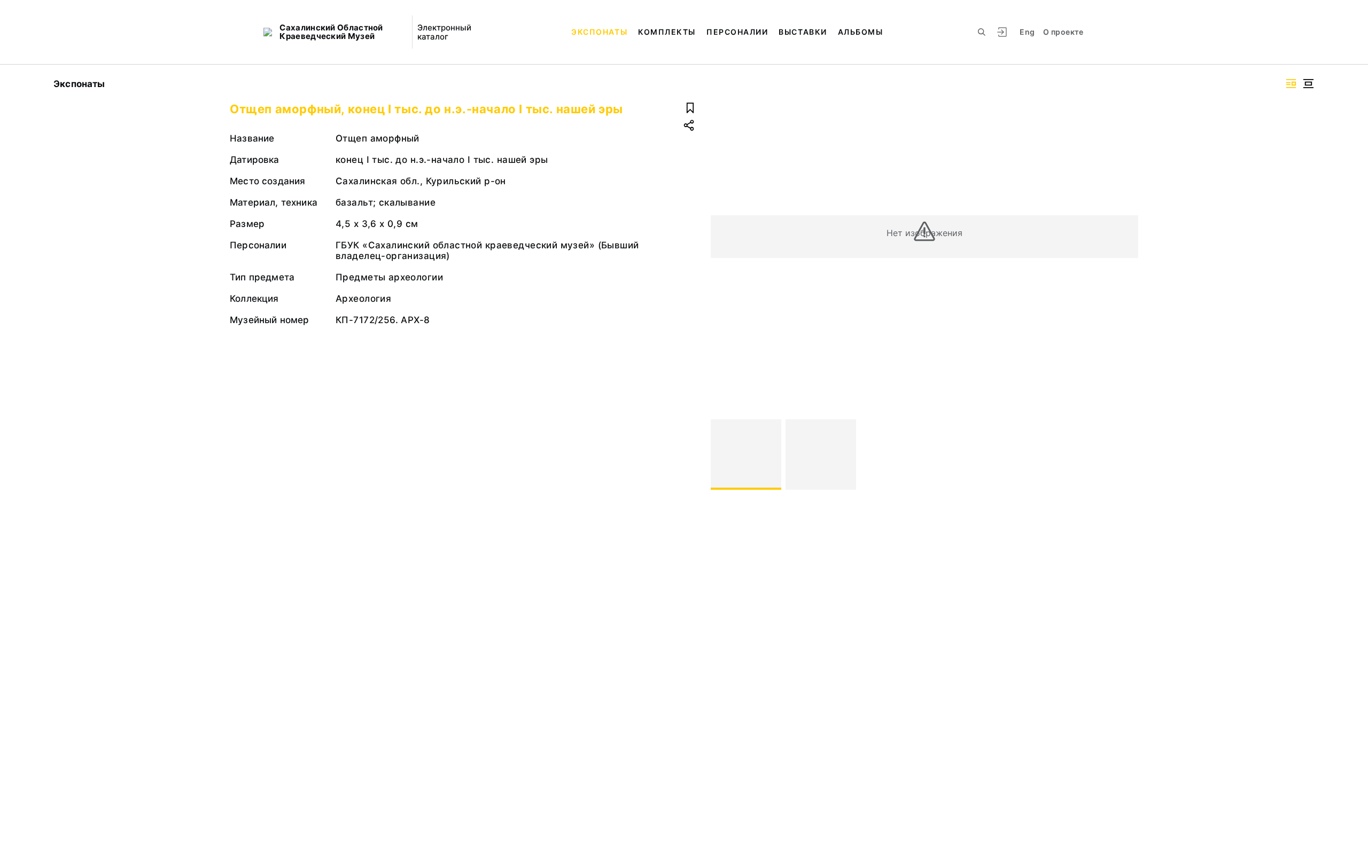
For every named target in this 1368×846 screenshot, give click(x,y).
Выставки (803, 31)
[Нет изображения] (746, 454)
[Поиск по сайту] (982, 32)
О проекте (1063, 31)
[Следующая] (1125, 454)
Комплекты (667, 31)
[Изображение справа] (1291, 83)
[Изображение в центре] (1308, 83)
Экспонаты (599, 31)
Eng (1027, 31)
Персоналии (737, 31)
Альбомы (860, 31)
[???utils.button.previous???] (723, 454)
